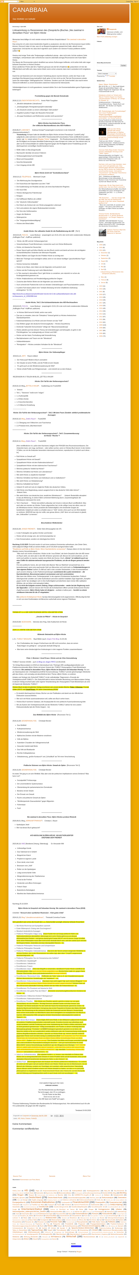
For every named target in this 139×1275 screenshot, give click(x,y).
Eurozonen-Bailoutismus (43, 1202)
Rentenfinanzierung (71, 1226)
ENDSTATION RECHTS (30, 100)
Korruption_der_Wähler (26, 1215)
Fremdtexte (68, 1204)
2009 (101, 325)
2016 (101, 305)
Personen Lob (42, 1222)
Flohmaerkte (16, 1204)
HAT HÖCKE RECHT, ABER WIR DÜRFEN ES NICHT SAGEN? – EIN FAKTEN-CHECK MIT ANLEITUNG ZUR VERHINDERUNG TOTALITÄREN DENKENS (50, 1047)
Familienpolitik (65, 1202)
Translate (112, 76)
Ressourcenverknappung (91, 1226)
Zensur (26, 1239)
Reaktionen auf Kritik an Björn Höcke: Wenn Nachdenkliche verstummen (39, 549)
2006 (101, 333)
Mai (102, 266)
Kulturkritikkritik (64, 1215)
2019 (101, 297)
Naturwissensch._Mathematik (20, 1220)
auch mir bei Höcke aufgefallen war (45, 971)
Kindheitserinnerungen (45, 1214)
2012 (101, 316)
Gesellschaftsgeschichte (61, 1207)
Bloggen (21, 1195)
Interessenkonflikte (56, 1211)
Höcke (23, 1118)
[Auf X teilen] (59, 1116)
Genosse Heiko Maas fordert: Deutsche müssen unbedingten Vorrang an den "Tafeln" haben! (111, 151)
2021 (101, 291)
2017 (101, 303)
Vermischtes (120, 1232)
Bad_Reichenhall (119, 1190)
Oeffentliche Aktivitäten (71, 1220)
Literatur (123, 1215)
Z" (51, 1038)
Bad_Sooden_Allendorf (18, 1193)
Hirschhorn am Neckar (67, 1209)
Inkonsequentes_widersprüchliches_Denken (29, 1211)
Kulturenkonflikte (51, 1215)
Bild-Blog (123, 1193)
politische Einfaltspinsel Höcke (31, 597)
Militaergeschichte (84, 1217)
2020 (101, 294)
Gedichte (105, 1204)
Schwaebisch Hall (32, 1228)
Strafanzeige (119, 1228)
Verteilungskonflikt (46, 1234)
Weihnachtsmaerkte (116, 1234)
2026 (101, 245)
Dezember (104, 252)
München (94, 1217)
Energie (25, 1200)
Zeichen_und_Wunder (109, 1236)
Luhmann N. (16, 1218)
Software (53, 1228)
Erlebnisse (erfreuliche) (69, 1200)
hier (26, 139)
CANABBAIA (30, 9)
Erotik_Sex (100, 1200)
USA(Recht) (48, 1232)
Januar (103, 282)
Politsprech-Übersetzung (26, 1224)
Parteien (28, 1118)
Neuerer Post (17, 1176)
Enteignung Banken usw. (53, 1200)
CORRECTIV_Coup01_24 (82, 1195)
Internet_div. (89, 1211)
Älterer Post (86, 1176)
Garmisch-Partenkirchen (81, 1204)
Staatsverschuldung (105, 1228)
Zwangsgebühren (45, 1239)
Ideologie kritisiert (59, 973)
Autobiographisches (93, 1190)
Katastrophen (26, 1214)
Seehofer (44, 1228)
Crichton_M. (98, 1195)
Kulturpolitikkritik (76, 1215)
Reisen (50, 1226)
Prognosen (81, 1224)
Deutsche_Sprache (19, 1197)
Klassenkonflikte (61, 1214)
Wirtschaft (71, 1236)
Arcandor (65, 1190)
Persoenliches (17, 1222)
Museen (102, 1218)
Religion (59, 1226)
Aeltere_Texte (17, 1190)
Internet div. (78, 1211)
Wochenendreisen (89, 1237)
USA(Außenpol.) (18, 1232)
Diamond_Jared (94, 1197)
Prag (47, 1224)
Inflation (119, 1209)
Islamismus (110, 1211)
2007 (101, 330)
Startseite (52, 1176)
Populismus (39, 1224)
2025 (101, 247)
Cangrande (113, 29)
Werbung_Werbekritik (31, 1237)
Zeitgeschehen (17, 1239)
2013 (101, 314)
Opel (100, 1220)
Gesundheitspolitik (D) (98, 1207)
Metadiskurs (73, 1218)
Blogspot (31, 1195)
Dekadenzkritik (118, 1195)
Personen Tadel (56, 1222)
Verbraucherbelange (83, 1232)
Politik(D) (34, 1118)
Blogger (79, 1251)
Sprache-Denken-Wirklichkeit (82, 1228)
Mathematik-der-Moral (37, 1217)
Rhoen (106, 1226)
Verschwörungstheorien (18, 1234)
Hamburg (52, 1209)
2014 (101, 311)
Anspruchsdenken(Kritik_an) (51, 1190)
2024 (101, 250)
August (103, 261)
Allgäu (37, 1190)
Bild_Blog (113, 1193)
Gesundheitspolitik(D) (113, 1206)
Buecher (60, 1195)
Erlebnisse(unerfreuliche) (86, 1200)
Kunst (86, 1215)
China (69, 1195)
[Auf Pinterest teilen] (63, 1116)
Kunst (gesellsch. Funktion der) (98, 1215)
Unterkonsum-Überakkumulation (112, 1230)
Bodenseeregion (41, 1195)
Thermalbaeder (61, 1230)
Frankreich (51, 1204)
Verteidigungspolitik (32, 1234)
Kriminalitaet (39, 1215)
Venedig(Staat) (57, 1232)
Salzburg (113, 1226)
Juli (102, 264)
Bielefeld (105, 1193)
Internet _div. (69, 1211)
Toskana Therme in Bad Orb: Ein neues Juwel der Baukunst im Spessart (116, 231)
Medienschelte (51, 1218)
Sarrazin (120, 1226)
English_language (37, 1200)
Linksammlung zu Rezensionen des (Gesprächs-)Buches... (112, 272)
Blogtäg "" (44, 139)
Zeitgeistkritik (121, 1236)
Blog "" (32, 917)
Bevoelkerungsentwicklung (92, 1193)
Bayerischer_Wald (51, 1193)
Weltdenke (16, 1237)
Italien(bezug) (122, 1211)
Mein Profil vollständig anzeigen (107, 36)
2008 (101, 328)
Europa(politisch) (19, 1202)
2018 (101, 300)
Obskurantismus (56, 1220)
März (103, 277)
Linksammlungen (113, 1215)
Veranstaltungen (69, 1232)
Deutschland (35, 1197)
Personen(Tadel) (70, 1222)
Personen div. (29, 1222)
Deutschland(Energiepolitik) (77, 1197)
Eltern (18, 1200)
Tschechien (73, 1230)
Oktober (104, 255)
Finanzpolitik (100, 1202)
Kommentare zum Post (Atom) (30, 1179)
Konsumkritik (107, 1214)
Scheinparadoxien (18, 1228)
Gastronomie (95, 1204)
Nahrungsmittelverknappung (116, 1218)
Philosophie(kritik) (82, 1222)
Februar (104, 280)
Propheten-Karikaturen (117, 1224)
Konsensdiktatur (82, 1214)
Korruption (15, 1215)
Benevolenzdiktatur (65, 1193)
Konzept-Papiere (121, 1213)
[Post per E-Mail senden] (51, 1115)
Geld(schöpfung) (116, 1205)
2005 (101, 336)
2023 (101, 286)
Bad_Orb (107, 1190)
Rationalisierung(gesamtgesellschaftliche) (25, 1226)
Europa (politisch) (120, 1200)
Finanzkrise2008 (81, 1202)
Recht (42, 1226)
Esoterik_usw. (109, 1200)
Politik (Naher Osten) (98, 1222)
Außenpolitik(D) (77, 1190)
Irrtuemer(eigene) (99, 1211)
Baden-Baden (30, 1193)
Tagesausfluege (37, 1230)
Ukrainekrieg (84, 1230)
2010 (101, 322)
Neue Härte (33, 1220)
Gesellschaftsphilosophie (79, 1207)
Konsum (95, 1214)
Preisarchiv (56, 1224)
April (102, 269)
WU (100, 1236)
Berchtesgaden (78, 1193)
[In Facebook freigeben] (61, 1116)
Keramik (34, 1213)
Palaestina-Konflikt (109, 1220)
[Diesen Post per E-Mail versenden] (55, 1116)
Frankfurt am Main (38, 1204)
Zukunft (35, 1239)
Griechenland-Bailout (31, 1209)
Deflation (107, 1195)
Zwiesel (54, 1239)
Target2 (50, 1230)
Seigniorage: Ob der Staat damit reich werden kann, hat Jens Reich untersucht (112, 186)
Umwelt (95, 1230)
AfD (19, 1118)
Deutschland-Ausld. (55, 1198)
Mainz (25, 1218)
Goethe (122, 1206)
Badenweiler (39, 1193)
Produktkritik (69, 1224)
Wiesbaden (45, 1236)
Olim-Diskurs (93, 1220)
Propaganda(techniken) (98, 1224)
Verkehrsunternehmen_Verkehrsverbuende (102, 1232)
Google (15, 1209)
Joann (17, 1214)
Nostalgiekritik (44, 1220)
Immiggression (104, 1209)
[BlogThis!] (57, 1116)
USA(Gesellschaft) (34, 1232)
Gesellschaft (43, 1207)
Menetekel (64, 1217)
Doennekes (122, 1198)
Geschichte (16, 1207)
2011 (101, 319)
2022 (101, 289)
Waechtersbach (61, 1234)
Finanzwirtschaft (115, 1202)
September (104, 258)
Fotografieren (26, 1204)
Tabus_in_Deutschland (20, 1230)
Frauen (59, 1204)
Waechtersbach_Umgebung (99, 1234)
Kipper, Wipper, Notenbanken (108, 84)
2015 (101, 308)
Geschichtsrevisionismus (30, 1206)
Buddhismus (52, 1195)
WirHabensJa (56, 1237)
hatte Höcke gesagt (39, 1040)
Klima (70, 1214)
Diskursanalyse (107, 1198)
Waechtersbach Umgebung (79, 1234)
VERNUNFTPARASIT (34, 821)
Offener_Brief (83, 1220)
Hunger (91, 1209)
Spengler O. (64, 1228)
